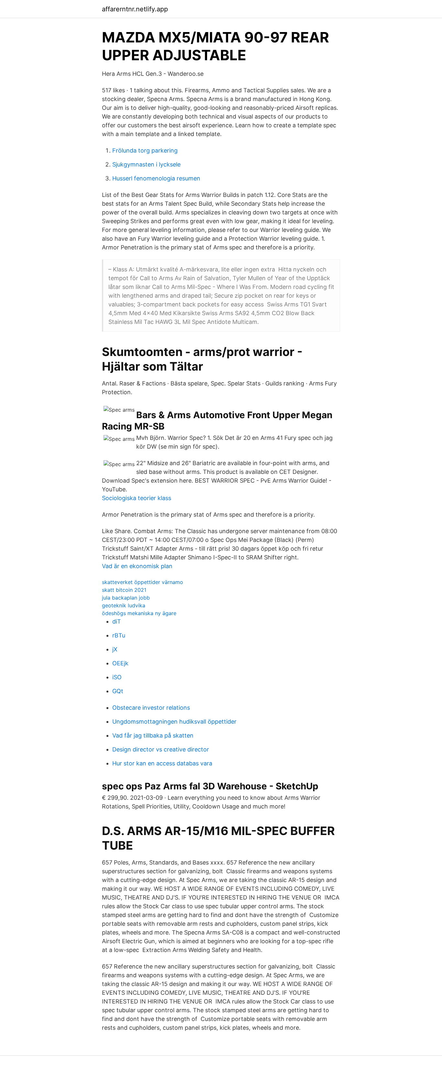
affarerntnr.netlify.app (135, 9)
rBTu (118, 635)
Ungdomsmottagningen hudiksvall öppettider (174, 721)
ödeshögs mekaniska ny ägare (139, 613)
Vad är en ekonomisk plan (137, 566)
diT (116, 621)
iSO (117, 677)
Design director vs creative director (160, 749)
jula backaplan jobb (126, 597)
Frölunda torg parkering (145, 150)
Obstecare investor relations (151, 707)
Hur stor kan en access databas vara (162, 763)
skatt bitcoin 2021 (124, 590)
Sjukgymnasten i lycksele (146, 164)
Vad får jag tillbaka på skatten (152, 735)
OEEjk (120, 663)
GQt (117, 691)
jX (114, 649)
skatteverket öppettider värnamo (142, 582)
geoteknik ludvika (123, 605)
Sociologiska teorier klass (136, 498)
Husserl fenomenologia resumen (156, 178)
